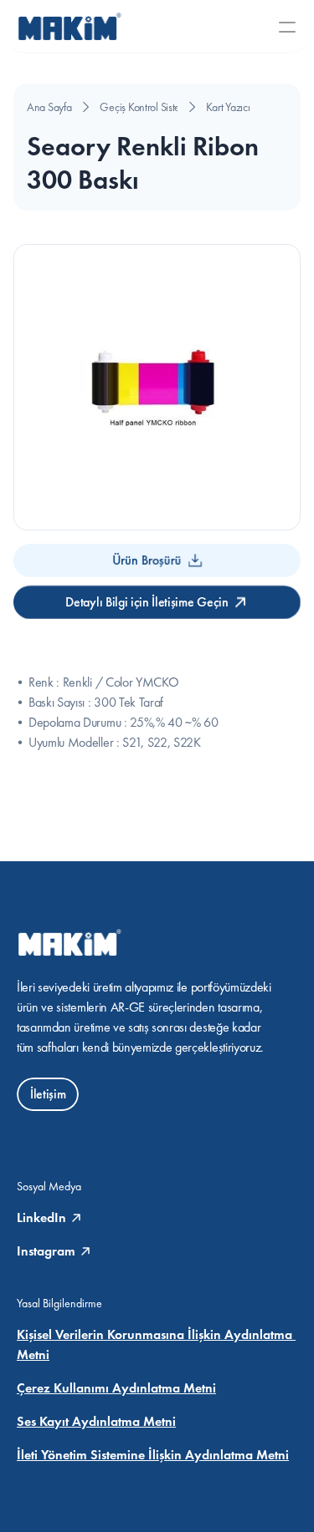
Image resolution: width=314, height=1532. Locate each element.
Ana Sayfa (49, 106)
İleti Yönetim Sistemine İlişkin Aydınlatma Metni (153, 1455)
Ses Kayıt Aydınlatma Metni (96, 1421)
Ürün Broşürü (147, 560)
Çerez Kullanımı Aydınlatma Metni (116, 1388)
